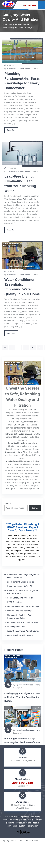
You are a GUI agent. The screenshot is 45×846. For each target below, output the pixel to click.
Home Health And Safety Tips (20, 586)
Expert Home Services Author (18, 68)
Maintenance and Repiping (19, 610)
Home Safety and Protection (20, 598)
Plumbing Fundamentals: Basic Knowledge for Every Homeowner (22, 81)
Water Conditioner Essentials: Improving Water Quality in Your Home (22, 287)
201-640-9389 (30, 5)
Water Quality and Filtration (20, 635)
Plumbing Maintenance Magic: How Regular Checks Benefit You (22, 740)
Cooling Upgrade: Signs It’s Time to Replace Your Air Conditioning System (22, 697)
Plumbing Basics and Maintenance (22, 622)
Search (7, 503)
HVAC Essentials (14, 602)
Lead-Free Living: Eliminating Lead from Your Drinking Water (20, 183)
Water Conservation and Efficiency (23, 631)
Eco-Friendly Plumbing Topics (20, 582)
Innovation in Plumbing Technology (23, 606)
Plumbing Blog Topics (16, 626)
